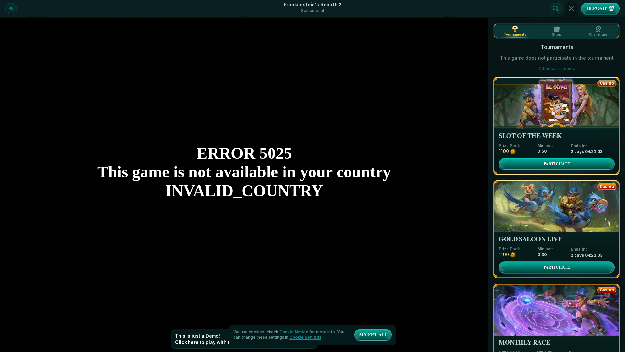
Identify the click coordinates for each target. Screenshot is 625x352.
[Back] (11, 8)
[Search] (556, 8)
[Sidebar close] (571, 8)
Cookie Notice (293, 332)
